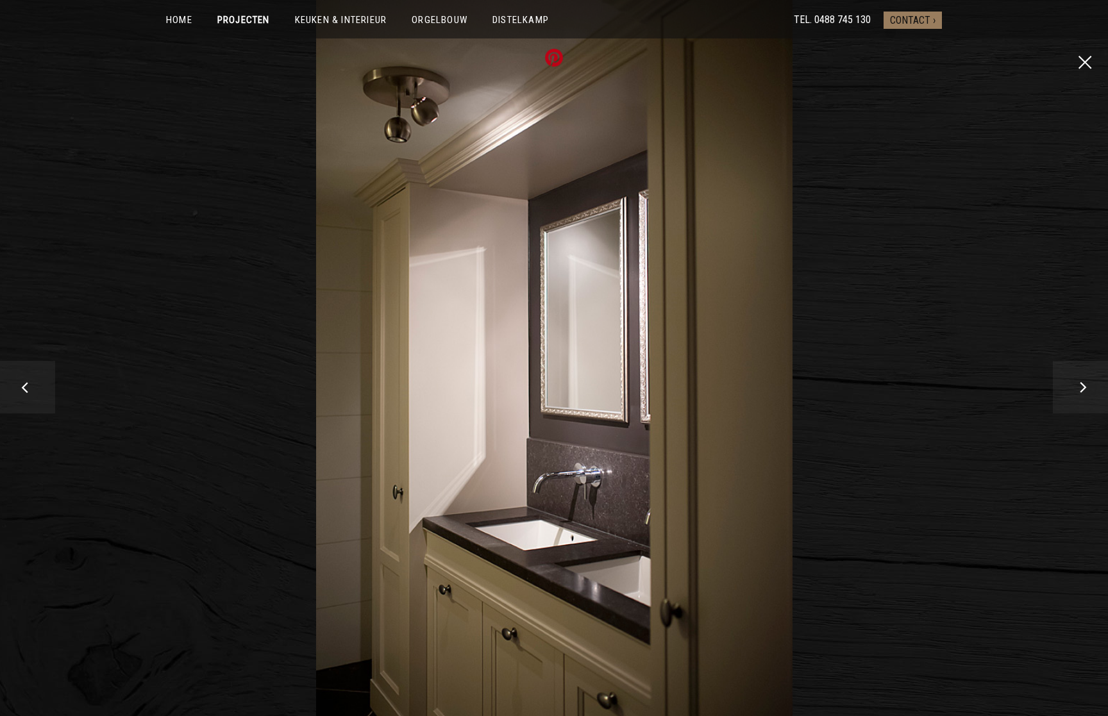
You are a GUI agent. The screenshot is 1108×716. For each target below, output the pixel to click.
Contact (910, 20)
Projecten (243, 20)
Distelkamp (520, 20)
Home (179, 20)
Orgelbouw (439, 20)
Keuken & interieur (341, 20)
